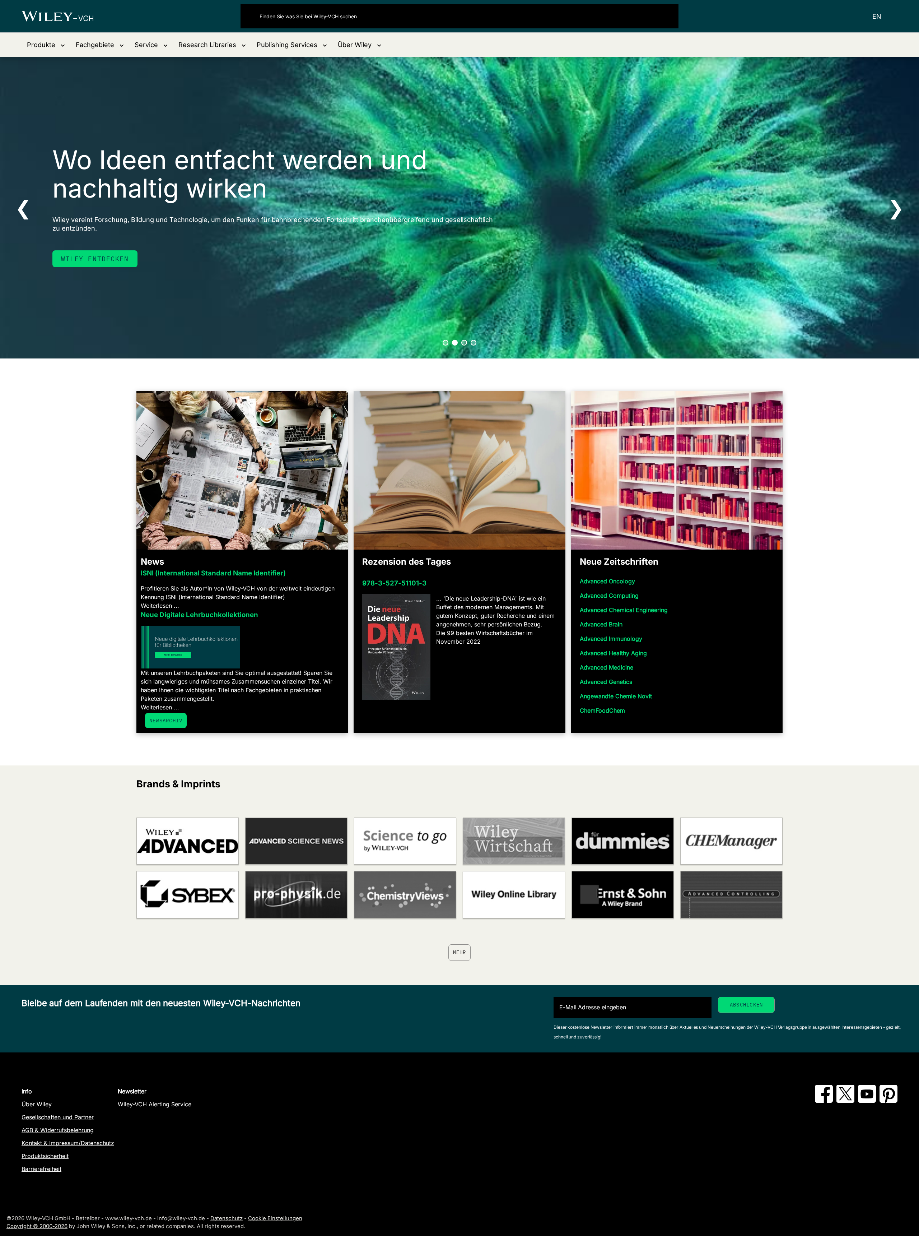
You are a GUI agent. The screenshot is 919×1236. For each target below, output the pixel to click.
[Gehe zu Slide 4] (473, 343)
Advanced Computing (609, 595)
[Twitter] (845, 1100)
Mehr (459, 952)
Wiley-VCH (64, 16)
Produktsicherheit (45, 1155)
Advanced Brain (601, 624)
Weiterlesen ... (160, 605)
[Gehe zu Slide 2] (455, 343)
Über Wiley (37, 1104)
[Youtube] (867, 1100)
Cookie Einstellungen (275, 1218)
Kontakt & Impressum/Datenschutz (68, 1143)
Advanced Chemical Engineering (624, 610)
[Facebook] (824, 1100)
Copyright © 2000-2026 (36, 1226)
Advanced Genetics (606, 681)
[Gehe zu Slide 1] (445, 343)
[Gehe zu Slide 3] (464, 343)
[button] (46, 44)
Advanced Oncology (607, 581)
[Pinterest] (888, 1100)
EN (876, 16)
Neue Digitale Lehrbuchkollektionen (199, 615)
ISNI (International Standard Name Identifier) (213, 573)
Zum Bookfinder (92, 259)
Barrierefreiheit (41, 1168)
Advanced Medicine (606, 667)
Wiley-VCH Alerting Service (154, 1104)
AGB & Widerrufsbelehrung (58, 1130)
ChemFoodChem (602, 710)
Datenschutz (226, 1218)
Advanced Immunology (611, 638)
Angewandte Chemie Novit (616, 696)
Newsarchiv (165, 720)
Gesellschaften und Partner (58, 1117)
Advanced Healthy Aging (613, 653)
